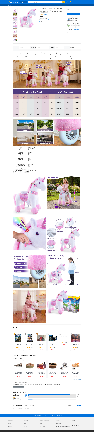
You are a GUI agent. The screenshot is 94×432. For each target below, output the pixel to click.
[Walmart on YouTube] (76, 426)
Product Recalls (42, 426)
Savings (20, 5)
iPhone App (73, 420)
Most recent (19, 405)
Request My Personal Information (81, 430)
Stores (25, 422)
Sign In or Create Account (38, 415)
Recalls (41, 423)
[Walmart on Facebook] (72, 426)
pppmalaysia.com (49, 21)
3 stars (26, 396)
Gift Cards (25, 426)
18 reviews (46, 14)
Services (16, 5)
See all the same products (77, 379)
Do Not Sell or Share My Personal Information (63, 426)
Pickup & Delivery (32, 5)
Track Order (53, 415)
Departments (12, 5)
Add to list (70, 32)
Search (79, 405)
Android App (74, 422)
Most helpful (32, 405)
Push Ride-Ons (36, 49)
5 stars (26, 394)
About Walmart (10, 420)
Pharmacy (38, 5)
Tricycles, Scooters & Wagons (28, 49)
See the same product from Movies (75, 352)
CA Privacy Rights (58, 423)
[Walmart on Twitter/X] (74, 426)
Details (75, 30)
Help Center (46, 415)
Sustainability (10, 426)
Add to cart (73, 14)
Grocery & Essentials (25, 5)
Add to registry (77, 32)
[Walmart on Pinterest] (78, 426)
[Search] (63, 2)
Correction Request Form (19, 386)
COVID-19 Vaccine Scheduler (44, 420)
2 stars (26, 397)
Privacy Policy (58, 422)
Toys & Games (22, 49)
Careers (42, 5)
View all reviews (16, 401)
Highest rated (25, 405)
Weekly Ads (60, 415)
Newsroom (9, 423)
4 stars (26, 395)
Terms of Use (58, 420)
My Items (46, 5)
